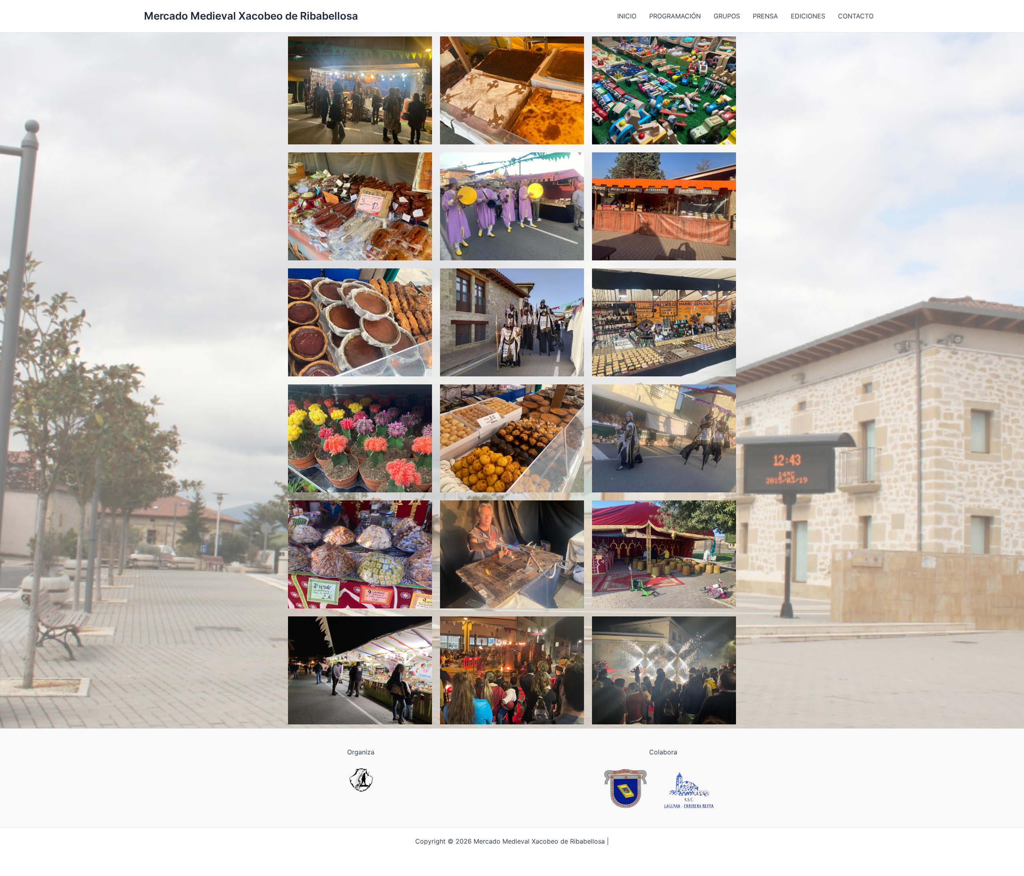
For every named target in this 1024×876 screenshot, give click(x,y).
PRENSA (765, 16)
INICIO (626, 16)
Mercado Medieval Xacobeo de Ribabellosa (251, 16)
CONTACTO (856, 16)
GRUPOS (727, 16)
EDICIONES (808, 16)
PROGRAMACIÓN (675, 16)
